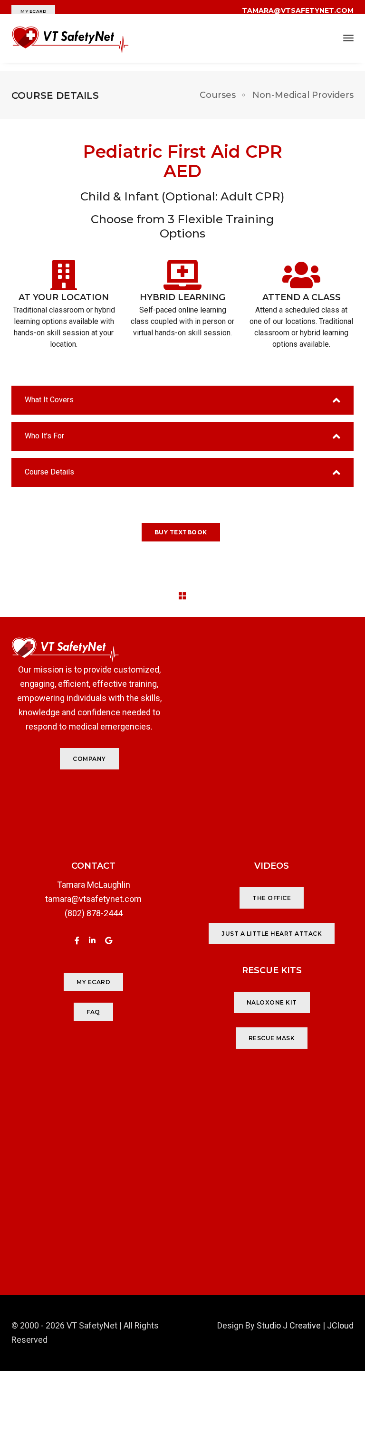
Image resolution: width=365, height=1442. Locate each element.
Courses (218, 95)
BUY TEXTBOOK (180, 532)
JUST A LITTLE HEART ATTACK (271, 933)
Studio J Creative (289, 1325)
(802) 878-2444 (94, 913)
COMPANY (89, 758)
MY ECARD (33, 11)
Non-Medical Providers (303, 95)
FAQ (93, 1011)
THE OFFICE (271, 897)
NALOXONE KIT (272, 1002)
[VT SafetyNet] (70, 38)
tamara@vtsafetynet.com (93, 899)
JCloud (340, 1325)
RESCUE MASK (272, 1038)
